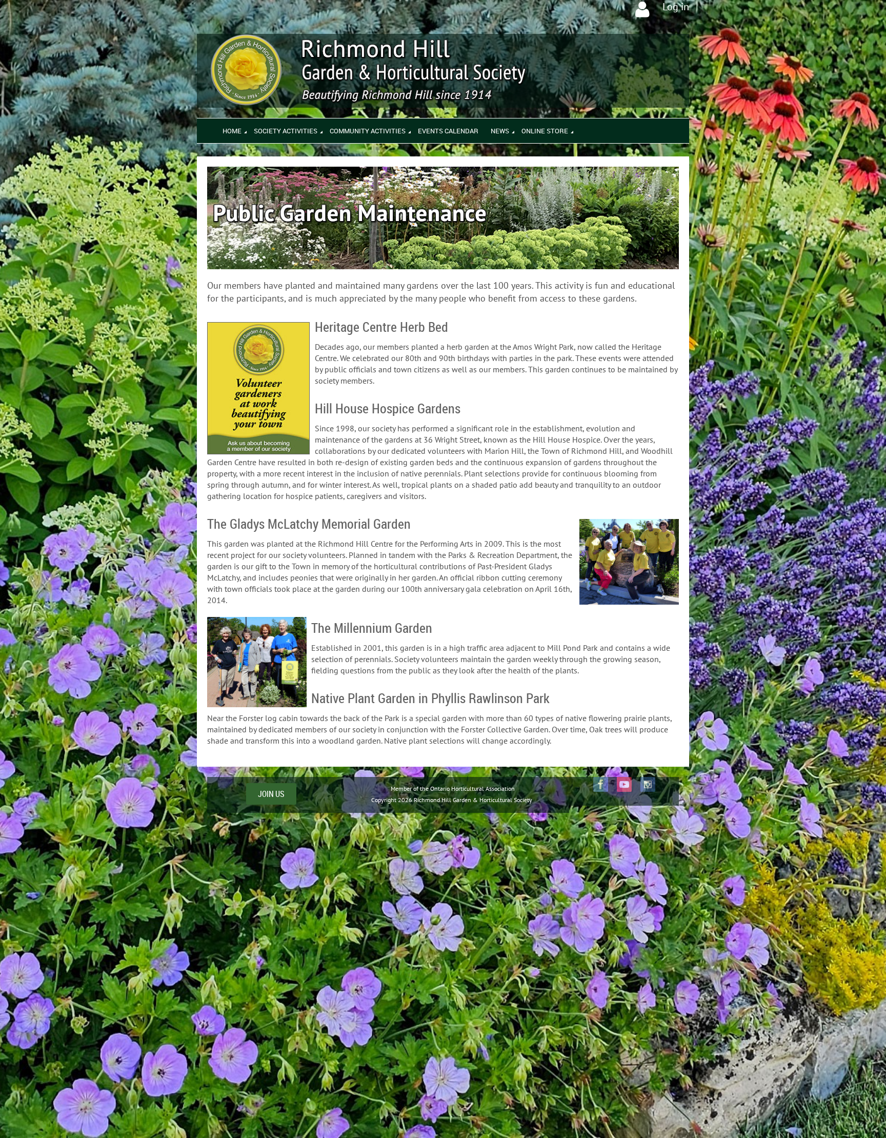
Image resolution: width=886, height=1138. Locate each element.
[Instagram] (647, 784)
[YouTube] (624, 784)
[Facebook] (600, 784)
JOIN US (271, 794)
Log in (675, 6)
